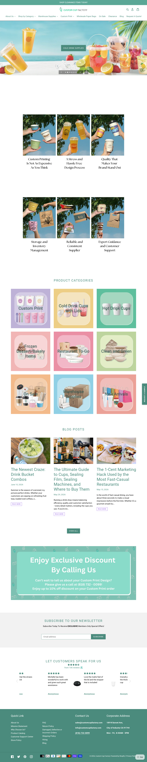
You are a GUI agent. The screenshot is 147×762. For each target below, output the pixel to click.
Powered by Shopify (118, 756)
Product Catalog (18, 733)
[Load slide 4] (72, 72)
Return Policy (48, 726)
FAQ (44, 722)
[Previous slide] (61, 72)
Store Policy (16, 740)
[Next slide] (80, 72)
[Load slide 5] (74, 72)
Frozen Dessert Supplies (73, 48)
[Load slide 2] (68, 72)
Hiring (45, 739)
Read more (16, 504)
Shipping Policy (49, 736)
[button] (17, 681)
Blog (44, 743)
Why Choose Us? (18, 729)
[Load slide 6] (76, 72)
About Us (15, 722)
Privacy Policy (131, 756)
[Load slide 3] (70, 72)
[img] (73, 664)
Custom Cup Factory (103, 756)
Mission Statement (19, 726)
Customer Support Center (22, 736)
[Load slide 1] (65, 72)
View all (73, 531)
